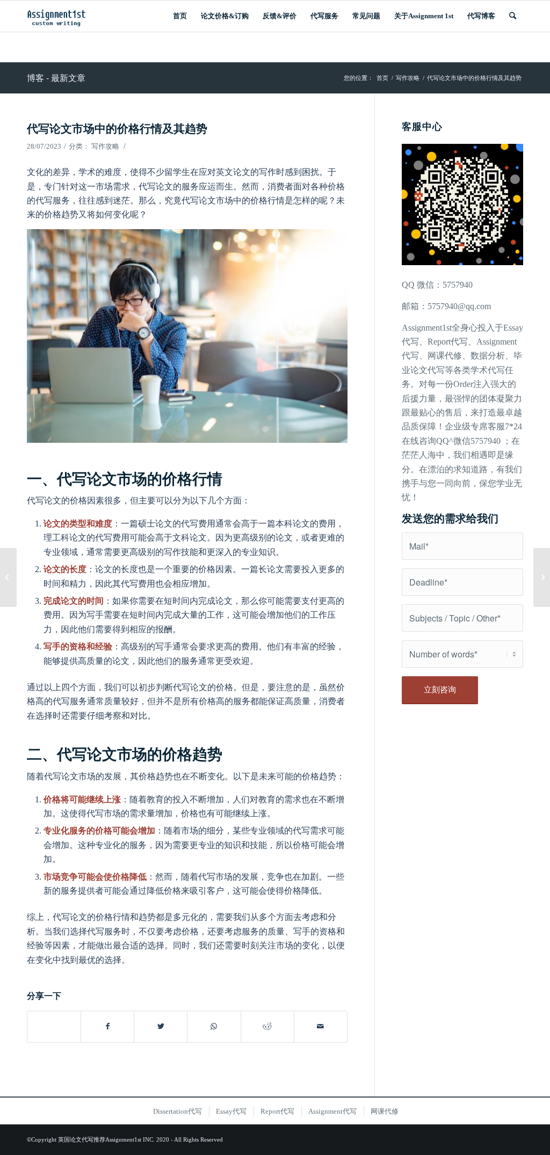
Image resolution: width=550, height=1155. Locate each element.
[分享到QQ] (54, 1021)
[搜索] (512, 16)
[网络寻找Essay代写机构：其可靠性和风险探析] (8, 577)
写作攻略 (105, 146)
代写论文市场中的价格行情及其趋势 (117, 128)
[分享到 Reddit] (267, 1026)
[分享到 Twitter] (160, 1026)
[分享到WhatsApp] (213, 1026)
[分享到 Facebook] (107, 1026)
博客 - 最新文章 (56, 77)
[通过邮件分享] (320, 1026)
